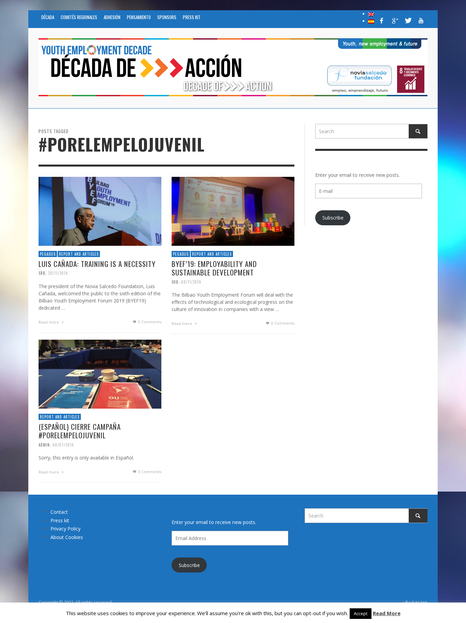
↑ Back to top (414, 602)
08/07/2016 (63, 444)
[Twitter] (407, 20)
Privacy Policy (65, 528)
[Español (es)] (371, 21)
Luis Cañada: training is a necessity (97, 263)
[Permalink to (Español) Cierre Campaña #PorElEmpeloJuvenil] (100, 373)
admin (44, 444)
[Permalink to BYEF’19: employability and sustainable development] (233, 210)
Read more (49, 322)
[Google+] (394, 20)
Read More (387, 613)
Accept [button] (360, 613)
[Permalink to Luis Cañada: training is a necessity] (100, 210)
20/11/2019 (58, 273)
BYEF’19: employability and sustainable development (214, 268)
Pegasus (48, 253)
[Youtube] (420, 20)
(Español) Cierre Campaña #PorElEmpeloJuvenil (80, 430)
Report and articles (79, 253)
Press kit (59, 520)
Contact (59, 512)
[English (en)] (371, 14)
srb (42, 273)
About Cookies (66, 537)
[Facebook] (381, 20)
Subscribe (333, 217)
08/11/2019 (191, 281)
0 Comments (149, 321)
